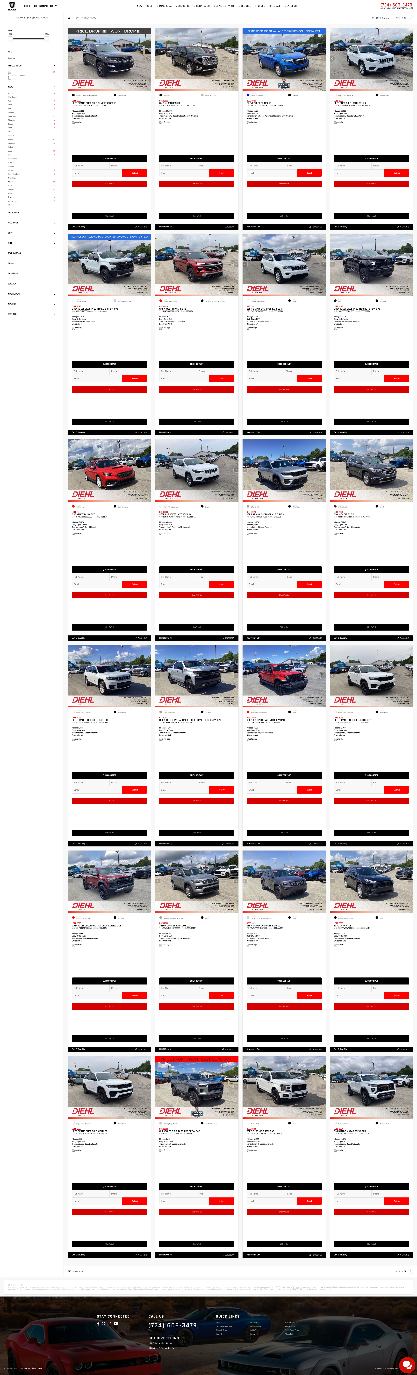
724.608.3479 (142, 227)
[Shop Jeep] (12, 6)
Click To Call (109, 216)
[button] (148, 58)
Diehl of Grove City (78, 227)
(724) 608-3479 (396, 5)
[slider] (10, 38)
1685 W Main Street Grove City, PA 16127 (396, 8)
